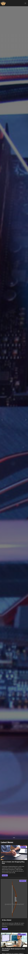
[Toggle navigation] (25, 3)
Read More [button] (4, 875)
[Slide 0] (14, 837)
